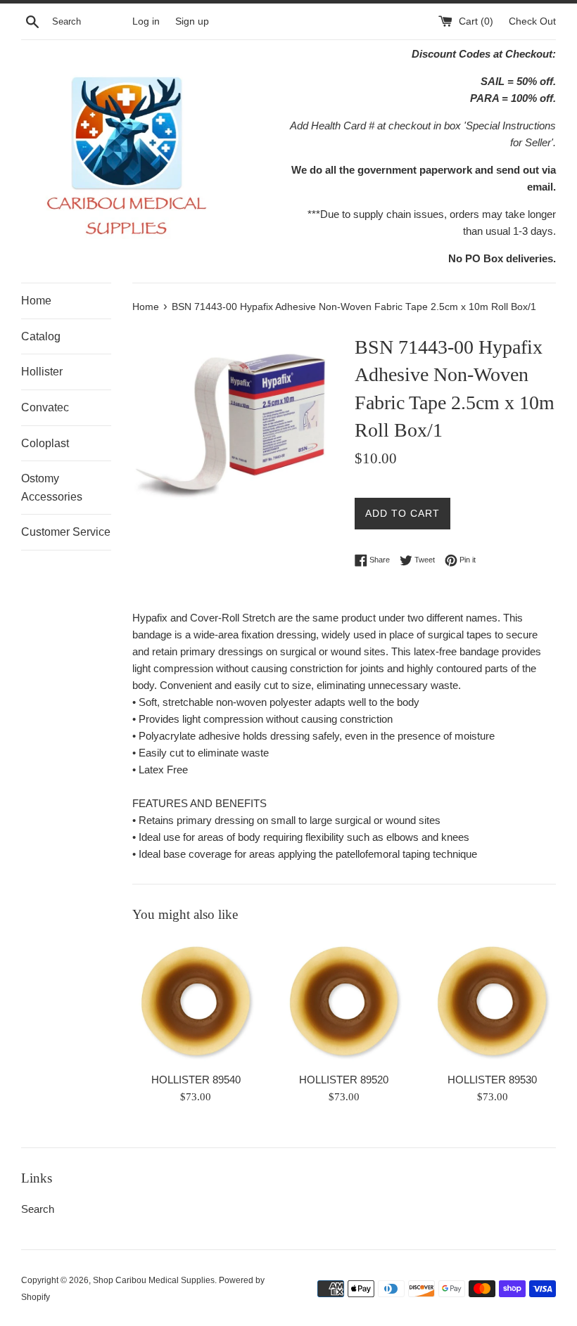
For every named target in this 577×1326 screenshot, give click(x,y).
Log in (146, 21)
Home (36, 301)
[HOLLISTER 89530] (492, 1000)
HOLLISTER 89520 (343, 1080)
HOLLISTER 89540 (196, 1080)
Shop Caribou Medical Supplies (154, 1280)
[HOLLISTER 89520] (344, 1000)
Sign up (192, 21)
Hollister (42, 372)
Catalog (41, 336)
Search (37, 1209)
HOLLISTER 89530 (492, 1080)
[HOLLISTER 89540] (196, 1000)
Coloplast (45, 443)
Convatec (45, 407)
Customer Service (65, 532)
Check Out (532, 21)
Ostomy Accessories (51, 487)
